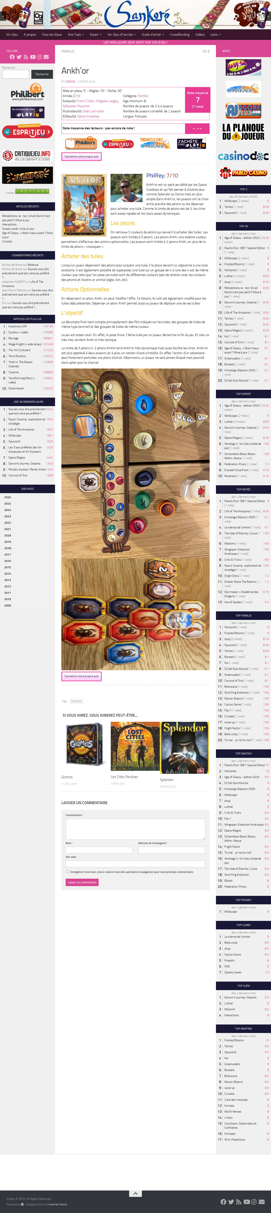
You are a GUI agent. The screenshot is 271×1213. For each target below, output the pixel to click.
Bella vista (230, 734)
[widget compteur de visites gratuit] (32, 193)
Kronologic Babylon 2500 (239, 370)
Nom (69, 843)
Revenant (230, 476)
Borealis (229, 364)
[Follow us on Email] (46, 56)
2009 (7, 605)
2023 (7, 516)
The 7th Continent (19, 350)
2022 (7, 523)
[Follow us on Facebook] (12, 56)
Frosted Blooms (234, 264)
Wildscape (14, 435)
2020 (7, 535)
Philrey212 (76, 701)
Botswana (230, 686)
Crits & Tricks (232, 559)
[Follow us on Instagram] (39, 56)
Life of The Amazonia (21, 429)
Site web (71, 856)
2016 (7, 561)
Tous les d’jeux (52, 34)
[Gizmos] (86, 746)
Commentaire (75, 815)
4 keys (228, 1117)
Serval (71, 81)
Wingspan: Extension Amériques (244, 824)
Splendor (167, 780)
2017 (7, 554)
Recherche (8, 67)
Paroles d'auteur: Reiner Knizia (27, 469)
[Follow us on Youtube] (32, 56)
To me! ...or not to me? (238, 740)
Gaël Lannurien (93, 111)
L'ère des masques (236, 1100)
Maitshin (229, 543)
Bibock (228, 880)
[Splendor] (184, 747)
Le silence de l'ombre (237, 527)
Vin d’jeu (12, 34)
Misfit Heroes (232, 1111)
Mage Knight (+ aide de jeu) (24, 344)
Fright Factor (232, 728)
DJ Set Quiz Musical (236, 380)
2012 (7, 586)
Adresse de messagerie (153, 843)
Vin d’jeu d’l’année (120, 34)
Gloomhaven (16, 388)
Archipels (230, 1134)
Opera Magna (16, 457)
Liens (214, 34)
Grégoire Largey (107, 101)
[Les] (135, 746)
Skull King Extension (236, 692)
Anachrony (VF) (17, 326)
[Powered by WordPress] (22, 1204)
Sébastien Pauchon (76, 106)
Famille (67, 51)
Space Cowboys (88, 116)
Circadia (7, 241)
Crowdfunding (179, 34)
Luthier (228, 276)
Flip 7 (227, 710)
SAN (227, 966)
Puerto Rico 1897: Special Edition (244, 248)
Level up (229, 722)
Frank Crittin (85, 101)
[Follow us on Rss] (25, 56)
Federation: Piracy (235, 464)
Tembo (228, 207)
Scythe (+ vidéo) (18, 332)
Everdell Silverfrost (236, 470)
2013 (7, 580)
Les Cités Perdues (124, 777)
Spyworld (14, 441)
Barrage (13, 338)
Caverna (13, 372)
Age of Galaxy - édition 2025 (241, 238)
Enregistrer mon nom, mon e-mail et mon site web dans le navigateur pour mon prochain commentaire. (132, 872)
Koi (226, 336)
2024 (7, 510)
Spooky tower (233, 972)
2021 (7, 529)
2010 (7, 599)
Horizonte (230, 270)
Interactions (9, 224)
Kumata (229, 1105)
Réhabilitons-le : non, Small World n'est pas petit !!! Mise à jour (242, 292)
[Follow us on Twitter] (19, 56)
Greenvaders (232, 358)
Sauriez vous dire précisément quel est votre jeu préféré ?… (25, 273)
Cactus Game (232, 704)
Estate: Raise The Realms (240, 582)
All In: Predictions (234, 1139)
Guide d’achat (151, 34)
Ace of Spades (233, 602)
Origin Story (231, 576)
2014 (7, 574)
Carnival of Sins (18, 475)
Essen (94, 34)
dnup (227, 282)
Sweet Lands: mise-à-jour (18, 229)
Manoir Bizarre (233, 698)
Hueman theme (57, 1204)
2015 (7, 567)
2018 (7, 548)
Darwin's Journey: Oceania (24, 463)
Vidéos (200, 34)
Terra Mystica (17, 356)
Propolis (229, 960)
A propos (30, 34)
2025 (7, 503)
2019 (76, 96)
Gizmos (67, 777)
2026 (7, 497)
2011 (7, 593)
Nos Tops (74, 34)
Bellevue (33, 265)
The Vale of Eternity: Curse (240, 533)
